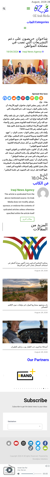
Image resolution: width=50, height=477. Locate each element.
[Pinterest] (23, 98)
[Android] (45, 448)
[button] (28, 8)
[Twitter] (9, 98)
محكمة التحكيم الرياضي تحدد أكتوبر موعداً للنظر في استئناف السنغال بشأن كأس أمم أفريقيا (28, 264)
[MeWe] (27, 98)
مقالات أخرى (27, 219)
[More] (41, 98)
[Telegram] (38, 448)
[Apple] (8, 443)
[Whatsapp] (37, 98)
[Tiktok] (30, 448)
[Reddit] (14, 98)
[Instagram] (23, 443)
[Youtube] (16, 443)
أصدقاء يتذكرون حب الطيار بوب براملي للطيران (29, 347)
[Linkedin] (18, 98)
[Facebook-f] (45, 443)
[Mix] (32, 98)
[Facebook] (5, 98)
